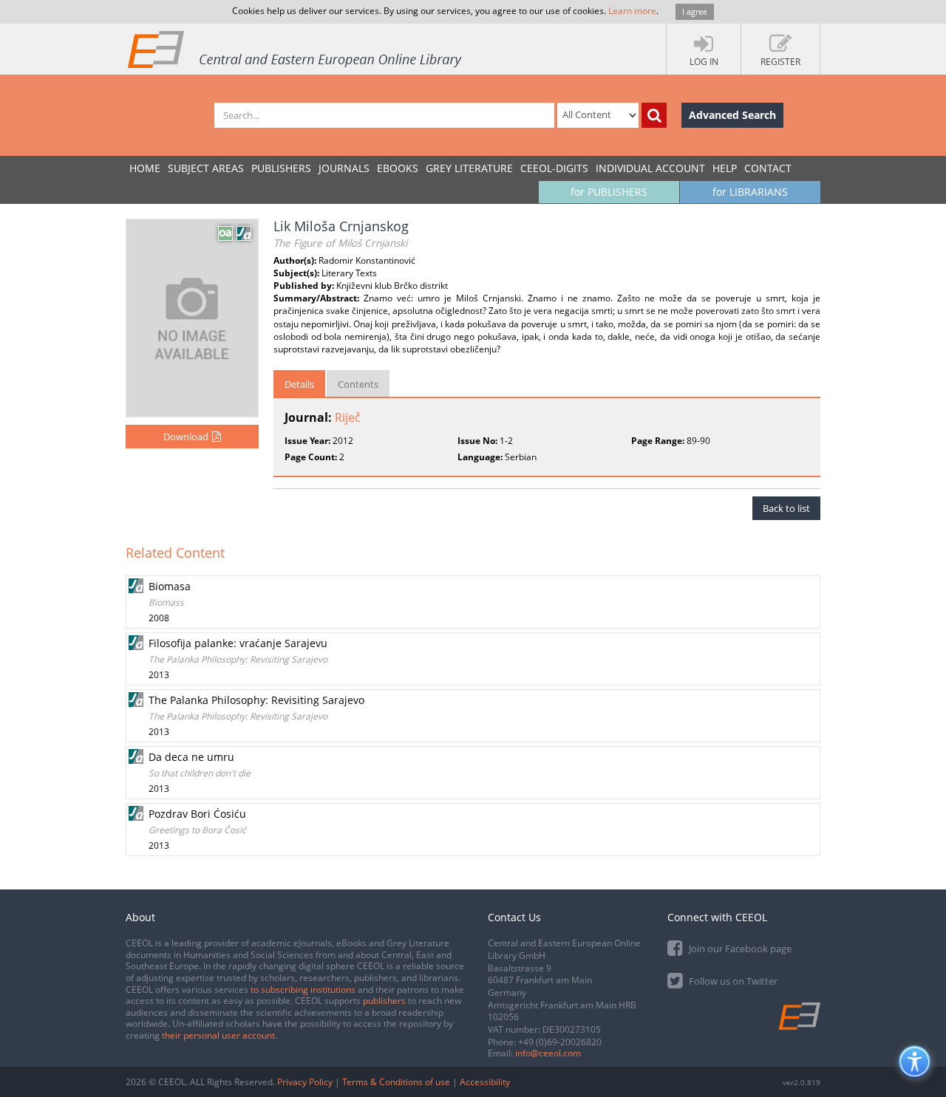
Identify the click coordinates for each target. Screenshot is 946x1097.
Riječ (348, 417)
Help (724, 168)
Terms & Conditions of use (396, 1082)
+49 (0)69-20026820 (560, 1042)
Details (299, 384)
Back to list (786, 508)
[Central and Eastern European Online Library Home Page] (296, 49)
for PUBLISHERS (609, 192)
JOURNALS (344, 168)
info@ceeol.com (548, 1053)
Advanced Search (732, 115)
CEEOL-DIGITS (554, 168)
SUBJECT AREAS (206, 168)
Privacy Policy (305, 1082)
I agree (694, 11)
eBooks (397, 168)
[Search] (654, 115)
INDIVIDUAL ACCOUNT (650, 168)
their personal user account (218, 1035)
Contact (768, 168)
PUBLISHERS (281, 168)
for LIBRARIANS (750, 192)
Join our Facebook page (739, 948)
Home (144, 168)
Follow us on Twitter (732, 981)
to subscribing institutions (303, 989)
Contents (358, 384)
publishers (384, 1000)
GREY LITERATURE (469, 168)
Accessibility (485, 1082)
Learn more (632, 10)
